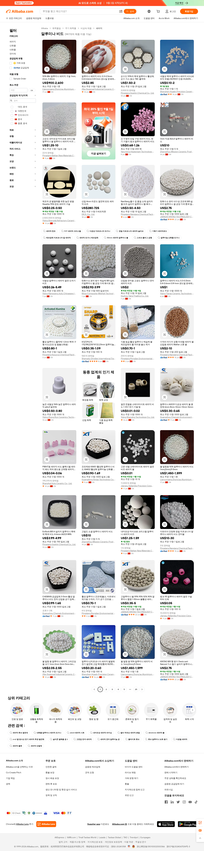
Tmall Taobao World (87, 837)
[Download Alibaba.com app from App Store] (166, 824)
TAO (125, 837)
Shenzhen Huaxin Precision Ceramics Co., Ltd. (177, 91)
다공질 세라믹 (181, 739)
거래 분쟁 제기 (131, 778)
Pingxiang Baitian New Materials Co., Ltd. (59, 155)
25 (136, 689)
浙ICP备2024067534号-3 (178, 846)
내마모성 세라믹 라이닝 (102, 733)
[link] (200, 822)
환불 (127, 784)
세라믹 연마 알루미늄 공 (110, 739)
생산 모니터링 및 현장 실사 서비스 (61, 789)
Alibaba (44, 28)
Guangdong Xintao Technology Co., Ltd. (99, 479)
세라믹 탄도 (51, 231)
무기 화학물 (70, 28)
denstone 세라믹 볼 (156, 733)
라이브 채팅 (130, 772)
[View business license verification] (129, 846)
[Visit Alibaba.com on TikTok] (196, 802)
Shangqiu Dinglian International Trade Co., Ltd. (99, 358)
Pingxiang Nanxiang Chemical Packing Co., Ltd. (138, 214)
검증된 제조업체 (92, 767)
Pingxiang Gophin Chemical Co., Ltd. (137, 93)
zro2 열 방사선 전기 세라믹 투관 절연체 (28, 739)
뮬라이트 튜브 (133, 739)
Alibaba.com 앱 (119, 824)
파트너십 (168, 789)
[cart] (159, 12)
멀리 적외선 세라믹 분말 (130, 733)
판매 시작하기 (170, 772)
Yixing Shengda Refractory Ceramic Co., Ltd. (59, 220)
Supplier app (93, 824)
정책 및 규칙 (51, 795)
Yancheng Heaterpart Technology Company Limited (138, 151)
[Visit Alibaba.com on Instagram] (184, 802)
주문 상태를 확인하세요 (175, 778)
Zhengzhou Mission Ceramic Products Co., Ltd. (177, 151)
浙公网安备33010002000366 (151, 846)
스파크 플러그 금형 (144, 238)
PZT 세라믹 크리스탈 (72, 231)
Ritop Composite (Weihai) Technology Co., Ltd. (99, 293)
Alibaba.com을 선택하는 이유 (19, 767)
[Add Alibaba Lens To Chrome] (46, 824)
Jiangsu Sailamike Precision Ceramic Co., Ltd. (138, 486)
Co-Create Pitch (13, 772)
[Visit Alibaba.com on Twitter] (178, 802)
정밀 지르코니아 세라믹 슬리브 (131, 231)
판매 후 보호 (51, 784)
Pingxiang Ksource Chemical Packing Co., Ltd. (59, 354)
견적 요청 (89, 772)
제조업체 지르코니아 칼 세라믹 (58, 238)
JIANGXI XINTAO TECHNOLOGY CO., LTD (177, 216)
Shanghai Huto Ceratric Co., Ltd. (57, 483)
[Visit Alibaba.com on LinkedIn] (172, 802)
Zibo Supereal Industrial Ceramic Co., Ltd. (99, 89)
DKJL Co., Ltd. (88, 214)
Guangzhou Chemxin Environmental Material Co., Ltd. (177, 417)
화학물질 (56, 28)
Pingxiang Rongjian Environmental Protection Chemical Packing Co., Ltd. (138, 358)
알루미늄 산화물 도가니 (170, 238)
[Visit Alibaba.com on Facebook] (166, 802)
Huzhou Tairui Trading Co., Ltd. (135, 296)
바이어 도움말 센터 (133, 767)
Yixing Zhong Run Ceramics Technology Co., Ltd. (59, 417)
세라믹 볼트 (17, 746)
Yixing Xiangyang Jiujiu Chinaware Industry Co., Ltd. (59, 293)
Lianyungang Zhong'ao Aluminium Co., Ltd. (59, 89)
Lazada (102, 837)
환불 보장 (50, 772)
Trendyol (134, 837)
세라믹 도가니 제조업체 (88, 238)
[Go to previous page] (94, 689)
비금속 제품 (86, 28)
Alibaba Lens (22, 824)
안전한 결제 (51, 767)
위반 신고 (129, 795)
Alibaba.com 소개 (14, 760)
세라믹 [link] (99, 28)
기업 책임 (10, 778)
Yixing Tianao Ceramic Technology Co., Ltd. (177, 293)
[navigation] (23, 359)
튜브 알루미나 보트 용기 (157, 739)
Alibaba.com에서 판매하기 (176, 767)
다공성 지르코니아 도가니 (100, 231)
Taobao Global (114, 837)
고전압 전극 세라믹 (84, 739)
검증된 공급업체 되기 (174, 784)
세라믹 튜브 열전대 (20, 733)
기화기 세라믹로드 (159, 231)
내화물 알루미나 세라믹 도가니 (49, 733)
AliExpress (59, 837)
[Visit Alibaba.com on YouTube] (190, 802)
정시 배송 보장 (52, 778)
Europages (145, 837)
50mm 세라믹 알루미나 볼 (117, 238)
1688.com (71, 837)
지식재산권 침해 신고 (135, 789)
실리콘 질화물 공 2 (60, 739)
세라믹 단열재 (36, 746)
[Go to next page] (142, 689)
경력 (8, 784)
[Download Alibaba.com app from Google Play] (188, 824)
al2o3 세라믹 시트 (77, 733)
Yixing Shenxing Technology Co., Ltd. (137, 417)
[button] (121, 11)
